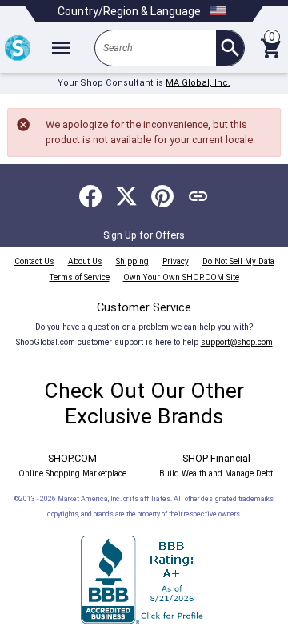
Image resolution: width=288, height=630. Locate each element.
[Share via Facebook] (90, 196)
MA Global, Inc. (198, 83)
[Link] (198, 196)
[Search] (230, 48)
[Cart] (270, 48)
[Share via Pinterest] (162, 196)
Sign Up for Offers (144, 235)
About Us (85, 261)
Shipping (132, 261)
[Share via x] (126, 196)
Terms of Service (80, 277)
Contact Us (34, 261)
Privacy (175, 261)
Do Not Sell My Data (238, 261)
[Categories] (60, 48)
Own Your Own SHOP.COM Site (181, 277)
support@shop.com (237, 342)
